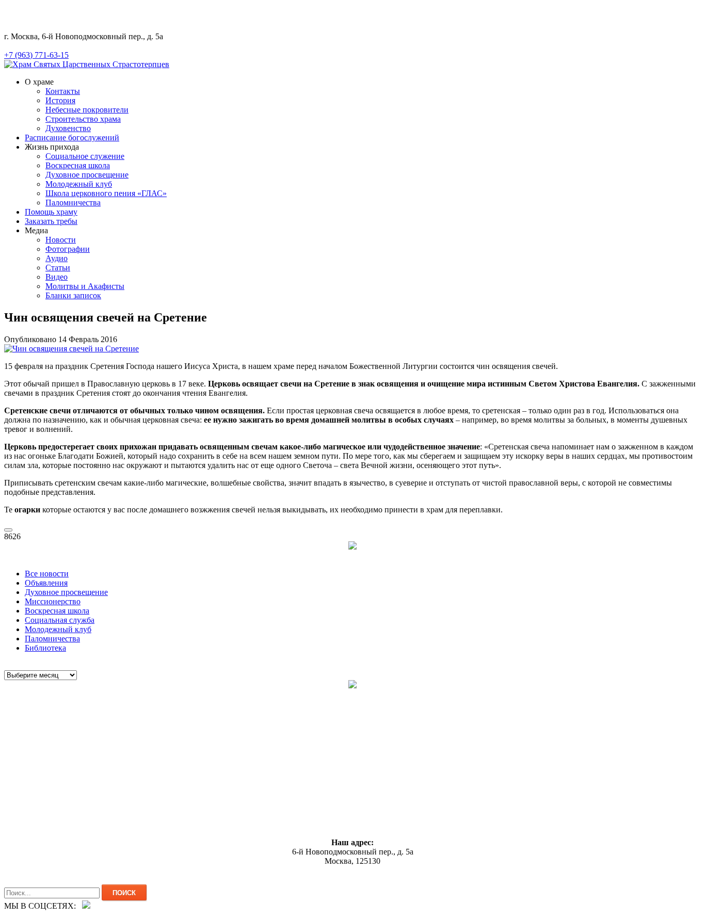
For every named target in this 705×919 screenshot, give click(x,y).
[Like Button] (8, 529)
